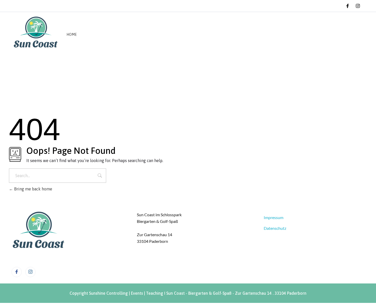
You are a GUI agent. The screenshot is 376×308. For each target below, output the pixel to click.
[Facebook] (347, 6)
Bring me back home (32, 189)
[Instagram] (358, 6)
